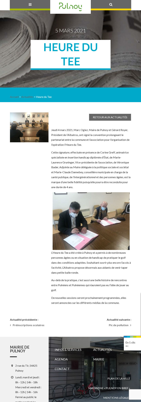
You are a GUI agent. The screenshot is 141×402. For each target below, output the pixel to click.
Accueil (14, 96)
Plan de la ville (118, 378)
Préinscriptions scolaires (28, 325)
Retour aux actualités (110, 117)
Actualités (27, 96)
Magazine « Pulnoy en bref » (109, 388)
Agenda (61, 359)
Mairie (98, 359)
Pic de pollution (118, 325)
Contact (62, 369)
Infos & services (68, 350)
